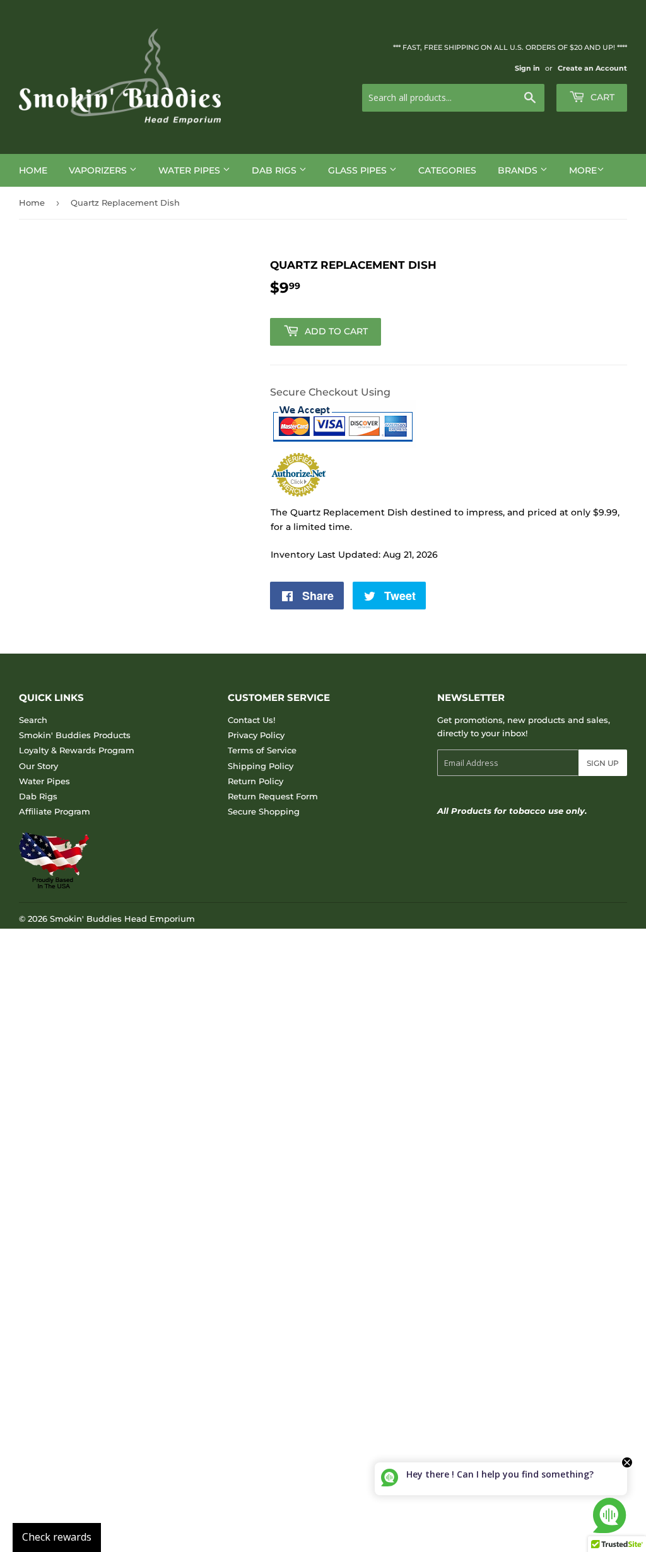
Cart (601, 97)
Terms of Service (262, 750)
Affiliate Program (54, 811)
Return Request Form (273, 796)
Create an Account (592, 68)
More (583, 170)
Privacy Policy (256, 735)
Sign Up (603, 763)
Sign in (527, 68)
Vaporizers (99, 170)
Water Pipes (190, 170)
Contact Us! (251, 720)
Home (33, 170)
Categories (447, 170)
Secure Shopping (264, 811)
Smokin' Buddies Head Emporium (122, 919)
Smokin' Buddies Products (75, 735)
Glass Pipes (358, 170)
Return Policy (255, 781)
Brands (519, 170)
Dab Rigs (275, 170)
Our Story (38, 766)
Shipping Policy (260, 766)
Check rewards (56, 1537)
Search (33, 720)
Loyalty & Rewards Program (76, 750)
